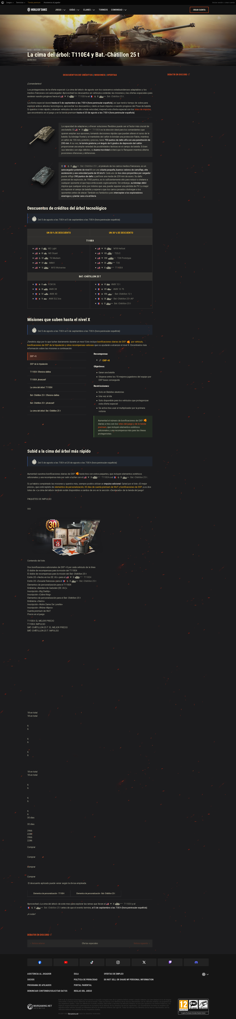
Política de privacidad (85, 979)
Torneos (103, 9)
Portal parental (83, 985)
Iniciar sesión (217, 3)
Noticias (37, 50)
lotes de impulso (143, 109)
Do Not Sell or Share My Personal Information (129, 979)
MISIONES (99, 75)
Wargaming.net (73, 1014)
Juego (58, 9)
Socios (30, 979)
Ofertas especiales (50, 50)
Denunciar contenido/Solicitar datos (47, 991)
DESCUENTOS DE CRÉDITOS (78, 75)
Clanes (87, 9)
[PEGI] (193, 1007)
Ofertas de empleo (113, 974)
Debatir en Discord (177, 74)
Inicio (29, 50)
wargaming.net (39, 1007)
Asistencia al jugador (39, 974)
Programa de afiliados (39, 985)
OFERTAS (112, 75)
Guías (72, 9)
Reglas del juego (83, 991)
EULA (76, 974)
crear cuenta (230, 3)
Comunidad (116, 9)
